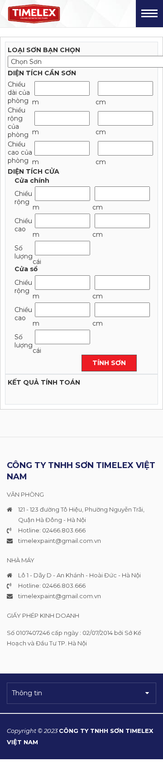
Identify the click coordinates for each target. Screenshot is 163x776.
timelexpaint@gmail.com (55, 540)
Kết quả (23, 382)
